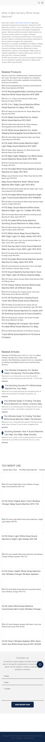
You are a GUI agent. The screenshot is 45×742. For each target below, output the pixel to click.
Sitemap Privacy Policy (25, 738)
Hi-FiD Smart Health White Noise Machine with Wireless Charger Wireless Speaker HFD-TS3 (21, 573)
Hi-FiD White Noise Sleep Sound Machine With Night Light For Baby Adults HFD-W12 (21, 234)
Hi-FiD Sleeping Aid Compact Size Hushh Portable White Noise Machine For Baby (20, 325)
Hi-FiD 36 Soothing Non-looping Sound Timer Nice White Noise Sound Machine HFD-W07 (20, 299)
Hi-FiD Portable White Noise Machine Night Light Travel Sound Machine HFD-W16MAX (22, 196)
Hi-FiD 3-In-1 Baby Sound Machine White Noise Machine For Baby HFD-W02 (21, 106)
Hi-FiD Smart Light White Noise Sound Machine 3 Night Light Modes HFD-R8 (19, 537)
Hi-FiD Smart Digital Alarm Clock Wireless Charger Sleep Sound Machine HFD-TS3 (21, 502)
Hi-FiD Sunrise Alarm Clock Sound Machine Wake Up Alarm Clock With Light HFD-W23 (21, 247)
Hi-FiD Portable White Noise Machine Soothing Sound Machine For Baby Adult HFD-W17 (20, 222)
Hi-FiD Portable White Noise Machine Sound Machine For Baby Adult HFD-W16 (22, 260)
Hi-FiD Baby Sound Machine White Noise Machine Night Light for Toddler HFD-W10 (21, 209)
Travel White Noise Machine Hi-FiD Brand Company (21, 335)
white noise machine (22, 23)
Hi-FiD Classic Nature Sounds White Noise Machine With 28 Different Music (21, 286)
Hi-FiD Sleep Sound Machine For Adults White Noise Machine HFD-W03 (20, 118)
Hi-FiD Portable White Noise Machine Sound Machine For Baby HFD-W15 (22, 170)
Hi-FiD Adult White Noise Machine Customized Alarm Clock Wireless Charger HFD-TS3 (21, 608)
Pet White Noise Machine (28, 470)
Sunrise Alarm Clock (10, 470)
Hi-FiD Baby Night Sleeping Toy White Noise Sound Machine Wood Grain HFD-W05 (22, 157)
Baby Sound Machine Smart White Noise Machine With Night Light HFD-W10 (20, 183)
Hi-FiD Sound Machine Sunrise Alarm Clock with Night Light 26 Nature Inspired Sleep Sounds (21, 273)
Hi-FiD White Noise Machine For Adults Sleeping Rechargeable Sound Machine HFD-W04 (22, 132)
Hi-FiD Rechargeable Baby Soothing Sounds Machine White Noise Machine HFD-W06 (22, 93)
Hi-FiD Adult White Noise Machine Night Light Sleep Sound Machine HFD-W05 (20, 144)
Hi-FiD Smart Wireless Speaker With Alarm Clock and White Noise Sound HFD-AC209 (21, 642)
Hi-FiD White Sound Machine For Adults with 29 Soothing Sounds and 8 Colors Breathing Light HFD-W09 (22, 312)
